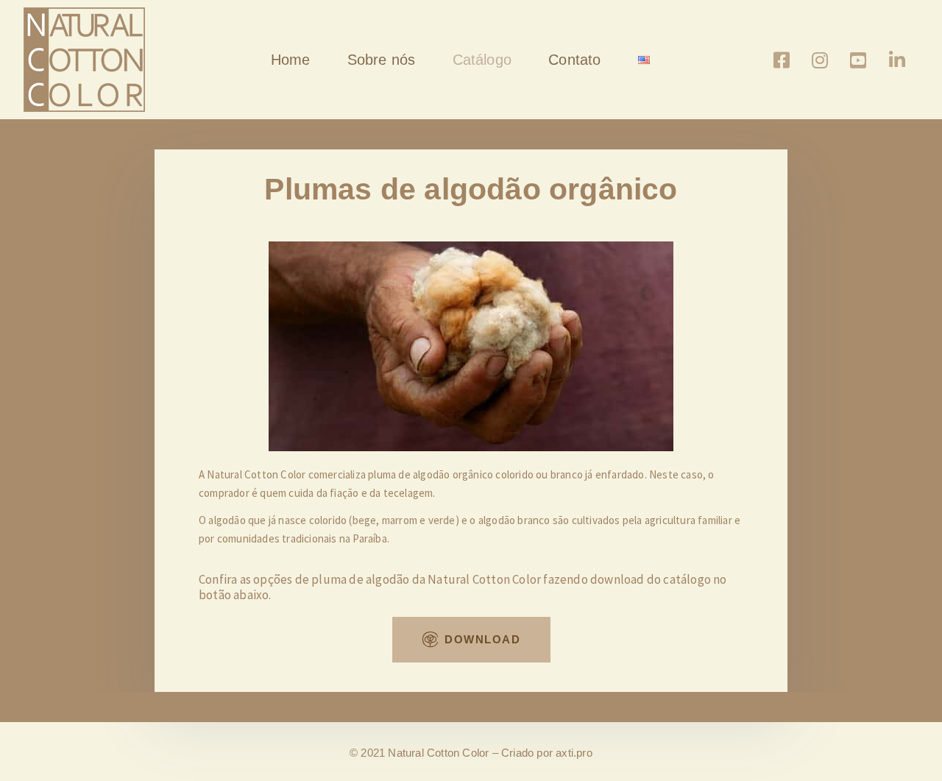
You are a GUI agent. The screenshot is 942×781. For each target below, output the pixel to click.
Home (291, 60)
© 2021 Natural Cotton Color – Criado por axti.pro (471, 752)
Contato (574, 60)
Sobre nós (381, 60)
